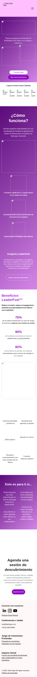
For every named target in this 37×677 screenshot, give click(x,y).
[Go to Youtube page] (15, 611)
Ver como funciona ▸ (18, 77)
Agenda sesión (18, 592)
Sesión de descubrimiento (18, 278)
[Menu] (32, 8)
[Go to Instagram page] (10, 611)
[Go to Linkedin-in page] (4, 611)
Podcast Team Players (10, 615)
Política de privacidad (9, 673)
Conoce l (5, 655)
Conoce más (19, 72)
